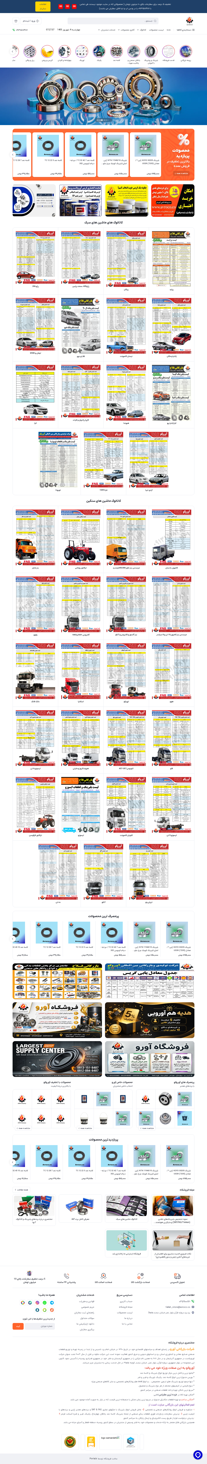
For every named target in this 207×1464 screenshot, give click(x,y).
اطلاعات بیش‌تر (43, 6)
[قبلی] (194, 51)
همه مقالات (22, 1190)
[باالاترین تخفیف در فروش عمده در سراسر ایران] (57, 981)
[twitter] (23, 1303)
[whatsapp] (45, 1303)
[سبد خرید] (16, 21)
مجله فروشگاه (125, 1307)
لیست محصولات (124, 1312)
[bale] (30, 1303)
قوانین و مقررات (86, 1301)
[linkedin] (52, 1310)
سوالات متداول (87, 1318)
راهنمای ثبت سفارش (84, 1312)
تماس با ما (127, 1323)
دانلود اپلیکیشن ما (85, 1323)
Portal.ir (93, 1458)
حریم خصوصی (87, 1307)
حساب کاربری (126, 1301)
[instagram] (37, 1303)
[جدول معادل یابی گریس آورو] (149, 981)
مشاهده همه (182, 173)
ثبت (18, 1326)
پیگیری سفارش (87, 1329)
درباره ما (128, 1318)
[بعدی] (13, 51)
